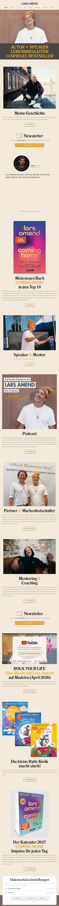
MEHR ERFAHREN (29, 528)
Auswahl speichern (17, 898)
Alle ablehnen (42, 898)
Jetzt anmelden (29, 623)
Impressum (32, 902)
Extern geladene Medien (14, 888)
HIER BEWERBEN (29, 601)
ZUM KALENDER (29, 869)
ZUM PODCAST (29, 451)
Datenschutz (26, 902)
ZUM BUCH (29, 305)
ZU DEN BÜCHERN (29, 779)
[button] (20, 211)
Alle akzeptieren (31, 898)
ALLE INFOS (30, 364)
